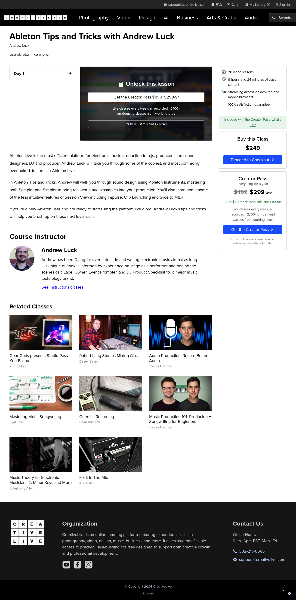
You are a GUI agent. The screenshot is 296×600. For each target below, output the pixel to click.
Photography (94, 17)
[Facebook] (77, 564)
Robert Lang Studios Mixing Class (109, 355)
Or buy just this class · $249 (146, 124)
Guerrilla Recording (96, 416)
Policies (148, 593)
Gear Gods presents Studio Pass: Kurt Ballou (39, 358)
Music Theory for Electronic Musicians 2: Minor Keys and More (40, 479)
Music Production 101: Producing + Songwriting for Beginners (180, 419)
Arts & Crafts (221, 17)
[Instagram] (88, 564)
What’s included (263, 243)
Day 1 (19, 73)
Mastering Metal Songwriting (35, 416)
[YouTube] (66, 564)
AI (166, 17)
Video (124, 17)
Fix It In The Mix (93, 477)
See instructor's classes (62, 287)
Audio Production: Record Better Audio (178, 358)
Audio (251, 17)
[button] (284, 588)
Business (187, 17)
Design (147, 17)
